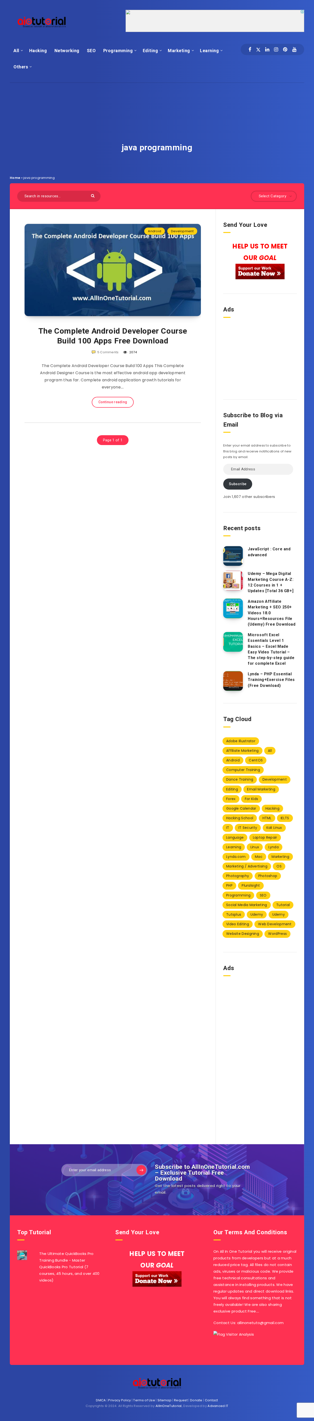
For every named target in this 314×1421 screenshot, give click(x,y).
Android (154, 231)
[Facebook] (250, 49)
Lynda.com (236, 856)
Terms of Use (144, 1400)
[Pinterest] (285, 49)
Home (15, 177)
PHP (229, 885)
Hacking (38, 50)
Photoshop (267, 875)
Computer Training (243, 769)
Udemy (256, 914)
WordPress (277, 933)
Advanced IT (218, 1406)
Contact (211, 1400)
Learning (209, 50)
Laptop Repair (265, 837)
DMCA (101, 1400)
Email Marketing (261, 789)
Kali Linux (274, 827)
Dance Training (239, 779)
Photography (237, 875)
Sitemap (164, 1400)
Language (235, 837)
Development (182, 231)
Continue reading (112, 402)
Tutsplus (233, 914)
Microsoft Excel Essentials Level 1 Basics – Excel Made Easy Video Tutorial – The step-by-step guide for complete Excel (271, 649)
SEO (91, 50)
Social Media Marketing (246, 904)
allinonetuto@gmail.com (260, 1322)
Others (20, 66)
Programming (118, 50)
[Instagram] (276, 49)
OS (279, 866)
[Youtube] (294, 49)
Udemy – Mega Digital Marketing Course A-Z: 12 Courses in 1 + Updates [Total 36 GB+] (271, 582)
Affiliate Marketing (242, 750)
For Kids (251, 798)
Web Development (275, 924)
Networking (66, 50)
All (16, 50)
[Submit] (93, 195)
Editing (150, 50)
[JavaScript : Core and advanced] (233, 556)
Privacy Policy (119, 1400)
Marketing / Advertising (246, 866)
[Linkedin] (267, 49)
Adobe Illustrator (240, 741)
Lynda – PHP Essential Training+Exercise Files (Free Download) (271, 680)
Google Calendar (241, 808)
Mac (258, 856)
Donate (196, 1400)
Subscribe (237, 484)
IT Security (247, 827)
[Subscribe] (141, 1170)
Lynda (273, 847)
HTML (267, 818)
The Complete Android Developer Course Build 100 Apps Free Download (112, 335)
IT (227, 827)
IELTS (285, 818)
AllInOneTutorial (169, 1406)
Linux (254, 847)
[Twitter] (258, 49)
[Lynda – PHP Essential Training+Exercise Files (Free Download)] (233, 681)
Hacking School (239, 818)
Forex (231, 798)
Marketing (179, 50)
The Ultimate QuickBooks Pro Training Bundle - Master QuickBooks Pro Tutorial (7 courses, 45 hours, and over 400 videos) (69, 1267)
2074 (132, 352)
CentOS (256, 760)
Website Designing (242, 933)
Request (181, 1400)
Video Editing (237, 924)
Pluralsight (251, 885)
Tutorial (283, 904)
